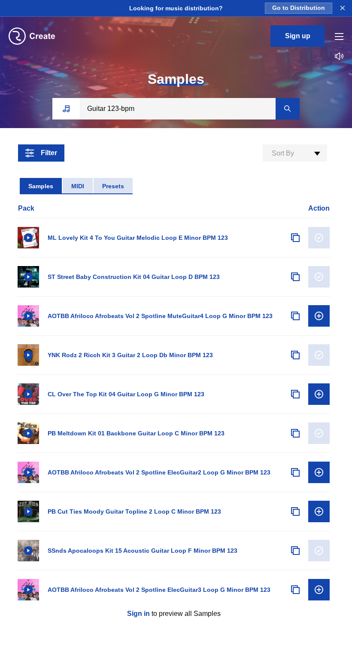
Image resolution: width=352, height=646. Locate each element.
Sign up (297, 36)
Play (28, 237)
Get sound (319, 316)
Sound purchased (319, 237)
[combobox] (295, 153)
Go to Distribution (298, 8)
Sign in (138, 613)
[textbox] (295, 153)
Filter (49, 152)
